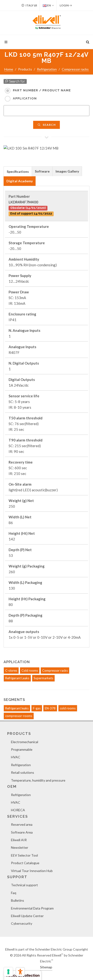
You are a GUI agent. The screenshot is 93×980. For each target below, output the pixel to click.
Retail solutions (22, 772)
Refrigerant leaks (17, 708)
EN (48, 5)
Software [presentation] (42, 171)
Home (8, 69)
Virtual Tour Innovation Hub (32, 871)
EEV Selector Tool (24, 855)
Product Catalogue (25, 863)
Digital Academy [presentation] (19, 181)
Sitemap (46, 967)
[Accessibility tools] (20, 971)
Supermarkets (43, 678)
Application (25, 98)
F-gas (37, 708)
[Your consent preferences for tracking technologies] (8, 971)
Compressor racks (75, 69)
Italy (29, 5)
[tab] (18, 171)
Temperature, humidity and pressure (38, 780)
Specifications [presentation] (18, 171)
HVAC (15, 757)
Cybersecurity (21, 923)
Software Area (22, 832)
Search (49, 125)
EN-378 (50, 708)
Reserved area (21, 824)
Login (64, 5)
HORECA (18, 810)
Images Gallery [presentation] (67, 171)
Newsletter (19, 847)
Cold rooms (29, 670)
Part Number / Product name (42, 90)
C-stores (11, 670)
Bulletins (17, 900)
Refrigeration (47, 69)
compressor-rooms (18, 716)
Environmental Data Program (32, 908)
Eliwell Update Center (27, 916)
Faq (13, 893)
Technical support (24, 885)
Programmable (21, 749)
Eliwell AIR (19, 840)
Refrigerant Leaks (17, 678)
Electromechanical (24, 742)
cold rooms (68, 708)
